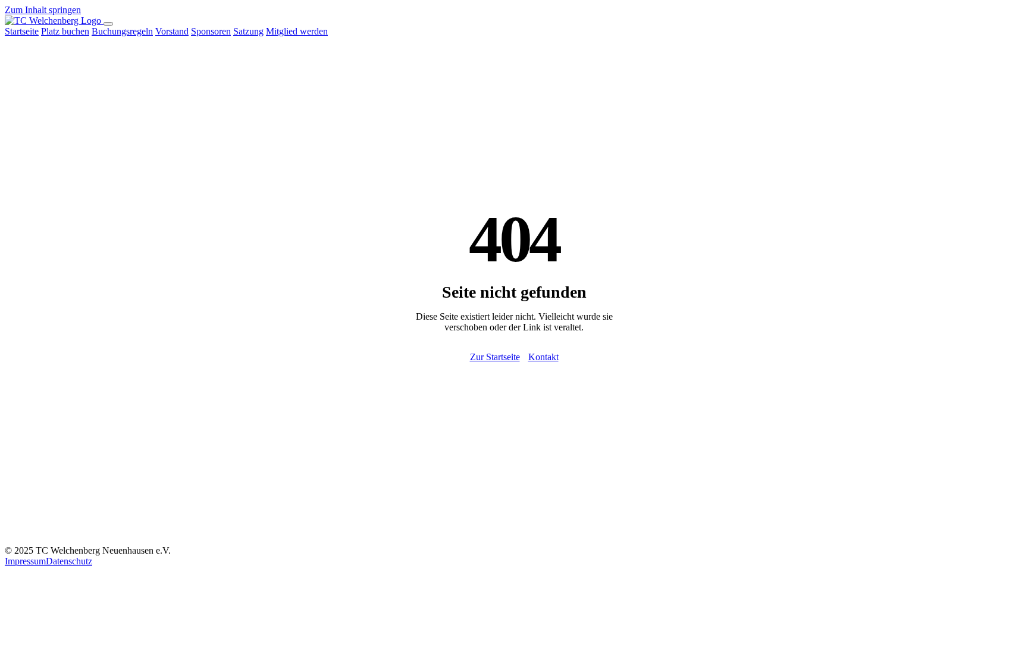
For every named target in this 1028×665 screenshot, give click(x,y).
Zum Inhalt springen (43, 10)
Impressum (25, 561)
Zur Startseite (495, 357)
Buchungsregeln (122, 31)
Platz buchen (65, 31)
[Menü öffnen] (108, 24)
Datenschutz (69, 561)
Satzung (248, 31)
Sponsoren (211, 31)
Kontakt (543, 357)
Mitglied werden (297, 31)
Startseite (22, 31)
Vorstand (172, 31)
